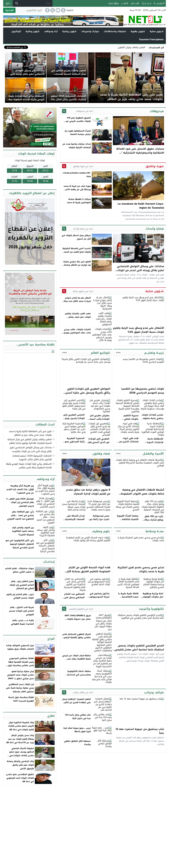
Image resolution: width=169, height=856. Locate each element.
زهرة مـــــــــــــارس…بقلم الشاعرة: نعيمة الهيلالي (22, 622)
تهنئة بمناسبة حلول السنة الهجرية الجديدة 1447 (21, 699)
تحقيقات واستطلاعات (115, 31)
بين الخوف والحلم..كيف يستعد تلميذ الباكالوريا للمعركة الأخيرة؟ (23, 531)
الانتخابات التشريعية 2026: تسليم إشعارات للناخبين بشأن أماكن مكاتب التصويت (32, 457)
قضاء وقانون (101, 453)
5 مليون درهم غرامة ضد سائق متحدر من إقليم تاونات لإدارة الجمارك (88, 491)
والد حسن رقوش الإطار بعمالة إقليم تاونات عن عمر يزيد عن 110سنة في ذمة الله (20, 739)
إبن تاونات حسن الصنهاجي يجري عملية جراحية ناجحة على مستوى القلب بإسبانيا (20, 687)
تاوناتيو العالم (100, 352)
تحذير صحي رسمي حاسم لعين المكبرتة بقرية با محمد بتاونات (141, 569)
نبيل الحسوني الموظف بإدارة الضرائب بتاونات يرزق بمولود (20, 647)
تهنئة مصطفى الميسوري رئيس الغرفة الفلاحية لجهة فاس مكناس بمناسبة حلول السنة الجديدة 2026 (21, 664)
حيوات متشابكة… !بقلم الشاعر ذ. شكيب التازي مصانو (19, 570)
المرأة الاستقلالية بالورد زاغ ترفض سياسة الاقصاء (78, 132)
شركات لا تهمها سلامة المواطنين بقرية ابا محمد (79, 200)
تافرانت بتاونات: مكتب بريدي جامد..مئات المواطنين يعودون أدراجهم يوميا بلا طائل (76, 333)
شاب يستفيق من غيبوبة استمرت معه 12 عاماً (140, 731)
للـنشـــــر (124, 3)
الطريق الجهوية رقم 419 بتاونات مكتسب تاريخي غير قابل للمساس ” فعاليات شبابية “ (78, 123)
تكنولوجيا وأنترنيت (151, 608)
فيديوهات (157, 111)
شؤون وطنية (32, 31)
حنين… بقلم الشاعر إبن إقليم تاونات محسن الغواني (20, 596)
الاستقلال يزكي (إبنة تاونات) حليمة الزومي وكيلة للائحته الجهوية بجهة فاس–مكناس (29, 466)
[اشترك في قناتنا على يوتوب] (57, 10)
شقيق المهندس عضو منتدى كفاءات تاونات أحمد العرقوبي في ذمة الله (20, 778)
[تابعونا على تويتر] (52, 10)
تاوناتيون (16, 31)
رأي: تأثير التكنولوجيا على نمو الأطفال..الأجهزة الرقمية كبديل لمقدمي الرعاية (20, 544)
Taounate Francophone (151, 39)
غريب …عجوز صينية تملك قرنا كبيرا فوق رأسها (77, 729)
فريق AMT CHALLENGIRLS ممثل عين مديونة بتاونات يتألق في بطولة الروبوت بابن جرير (77, 620)
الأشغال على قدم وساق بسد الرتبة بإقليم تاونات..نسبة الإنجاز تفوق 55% (138, 330)
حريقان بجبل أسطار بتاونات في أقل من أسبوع (76, 237)
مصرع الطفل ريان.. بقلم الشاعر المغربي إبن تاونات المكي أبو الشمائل (21, 584)
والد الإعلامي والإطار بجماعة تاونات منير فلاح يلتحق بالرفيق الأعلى (20, 764)
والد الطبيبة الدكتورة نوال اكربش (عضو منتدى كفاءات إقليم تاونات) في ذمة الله (21, 726)
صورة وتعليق (155, 166)
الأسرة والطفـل (153, 453)
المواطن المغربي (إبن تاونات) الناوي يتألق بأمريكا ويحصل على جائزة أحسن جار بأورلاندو (87, 392)
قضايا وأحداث (155, 228)
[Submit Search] (64, 111)
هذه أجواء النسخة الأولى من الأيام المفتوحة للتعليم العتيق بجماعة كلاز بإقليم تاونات (88, 571)
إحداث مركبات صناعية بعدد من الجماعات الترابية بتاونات (76, 145)
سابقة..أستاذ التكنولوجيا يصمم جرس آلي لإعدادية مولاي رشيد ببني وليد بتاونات (76, 674)
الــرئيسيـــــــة (159, 3)
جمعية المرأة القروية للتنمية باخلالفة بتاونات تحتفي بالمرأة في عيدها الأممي (127, 521)
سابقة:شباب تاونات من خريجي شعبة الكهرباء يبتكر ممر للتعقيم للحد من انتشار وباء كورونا (76, 660)
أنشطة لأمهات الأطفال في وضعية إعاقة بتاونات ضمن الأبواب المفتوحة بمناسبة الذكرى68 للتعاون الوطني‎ (142, 493)
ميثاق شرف (113, 3)
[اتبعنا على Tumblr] (63, 10)
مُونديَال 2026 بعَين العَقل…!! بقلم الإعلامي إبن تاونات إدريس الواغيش (20, 502)
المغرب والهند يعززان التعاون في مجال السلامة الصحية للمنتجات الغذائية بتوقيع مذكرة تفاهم (29, 441)
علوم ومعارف (101, 531)
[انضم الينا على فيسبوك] (47, 10)
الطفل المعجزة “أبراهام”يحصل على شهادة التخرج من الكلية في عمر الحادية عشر (76, 702)
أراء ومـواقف (51, 31)
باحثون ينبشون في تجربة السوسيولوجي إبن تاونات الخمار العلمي (98, 598)
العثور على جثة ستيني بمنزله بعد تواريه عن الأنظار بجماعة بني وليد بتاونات (77, 265)
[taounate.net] (144, 21)
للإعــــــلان (135, 3)
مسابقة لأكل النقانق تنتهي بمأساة (77, 742)
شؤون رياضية (69, 31)
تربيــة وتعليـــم (154, 352)
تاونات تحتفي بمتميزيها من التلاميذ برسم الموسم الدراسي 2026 (142, 390)
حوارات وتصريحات (90, 31)
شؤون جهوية (138, 31)
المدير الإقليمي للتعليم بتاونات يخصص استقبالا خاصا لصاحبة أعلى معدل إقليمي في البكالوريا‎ (139, 649)
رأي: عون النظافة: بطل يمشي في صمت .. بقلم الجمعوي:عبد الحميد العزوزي (20, 515)
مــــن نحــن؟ (146, 3)
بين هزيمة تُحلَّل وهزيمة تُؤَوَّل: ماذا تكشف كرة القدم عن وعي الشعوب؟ (20, 489)
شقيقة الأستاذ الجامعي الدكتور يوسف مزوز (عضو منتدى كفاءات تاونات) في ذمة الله (21, 754)
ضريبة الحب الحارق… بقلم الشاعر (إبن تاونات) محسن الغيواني (21, 610)
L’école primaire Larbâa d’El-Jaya (77, 174)
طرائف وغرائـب (154, 692)
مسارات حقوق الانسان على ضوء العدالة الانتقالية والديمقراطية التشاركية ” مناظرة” (140, 152)
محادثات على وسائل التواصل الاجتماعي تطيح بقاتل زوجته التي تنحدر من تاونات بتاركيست (140, 270)
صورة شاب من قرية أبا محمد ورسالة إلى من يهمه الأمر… (77, 187)
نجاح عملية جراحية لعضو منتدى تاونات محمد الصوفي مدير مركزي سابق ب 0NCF (20, 675)
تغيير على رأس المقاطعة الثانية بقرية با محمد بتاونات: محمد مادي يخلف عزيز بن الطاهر (30, 433)
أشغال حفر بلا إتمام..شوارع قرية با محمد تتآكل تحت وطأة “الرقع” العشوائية (77, 301)
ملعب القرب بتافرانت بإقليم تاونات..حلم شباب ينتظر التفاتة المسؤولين (78, 317)
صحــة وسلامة (154, 531)
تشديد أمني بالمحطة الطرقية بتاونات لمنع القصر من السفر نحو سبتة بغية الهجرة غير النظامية (76, 253)
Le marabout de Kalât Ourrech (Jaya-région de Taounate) (141, 205)
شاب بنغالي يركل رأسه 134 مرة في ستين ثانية (78, 716)
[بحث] (17, 3)
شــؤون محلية (157, 31)
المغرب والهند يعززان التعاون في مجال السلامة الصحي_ (119, 47)
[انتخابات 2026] (30, 128)
